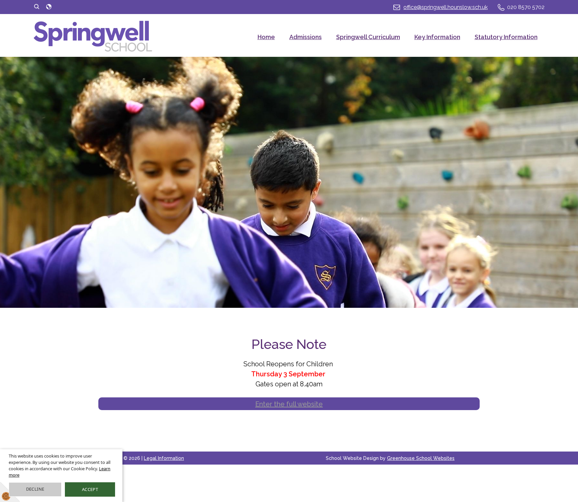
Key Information (437, 36)
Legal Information (164, 458)
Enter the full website (289, 404)
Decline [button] (35, 489)
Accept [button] (90, 489)
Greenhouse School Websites (421, 458)
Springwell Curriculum (368, 36)
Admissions (305, 36)
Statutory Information (506, 36)
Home (266, 36)
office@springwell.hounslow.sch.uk (445, 7)
